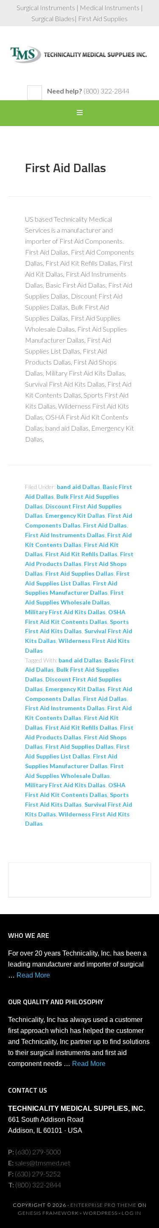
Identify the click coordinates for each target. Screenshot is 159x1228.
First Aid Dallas (65, 167)
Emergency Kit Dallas (75, 515)
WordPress (100, 1213)
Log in (131, 1213)
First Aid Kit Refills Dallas (81, 554)
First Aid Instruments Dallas (65, 534)
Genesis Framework (48, 1213)
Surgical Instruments (79, 60)
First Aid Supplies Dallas (79, 573)
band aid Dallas (78, 486)
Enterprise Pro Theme (103, 1205)
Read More (33, 975)
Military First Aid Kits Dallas (65, 611)
